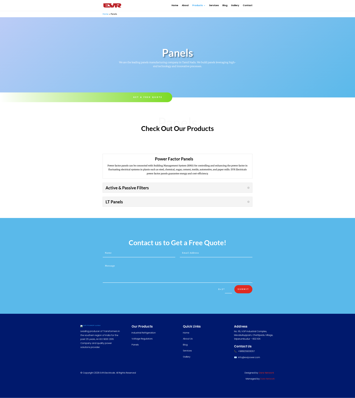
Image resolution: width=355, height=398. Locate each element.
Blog (224, 5)
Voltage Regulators (142, 338)
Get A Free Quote (147, 97)
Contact (247, 5)
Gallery (235, 5)
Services (214, 5)
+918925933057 (246, 351)
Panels (135, 344)
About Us (188, 338)
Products (197, 5)
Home (175, 5)
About (185, 5)
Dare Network (267, 378)
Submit (243, 289)
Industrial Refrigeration (144, 332)
